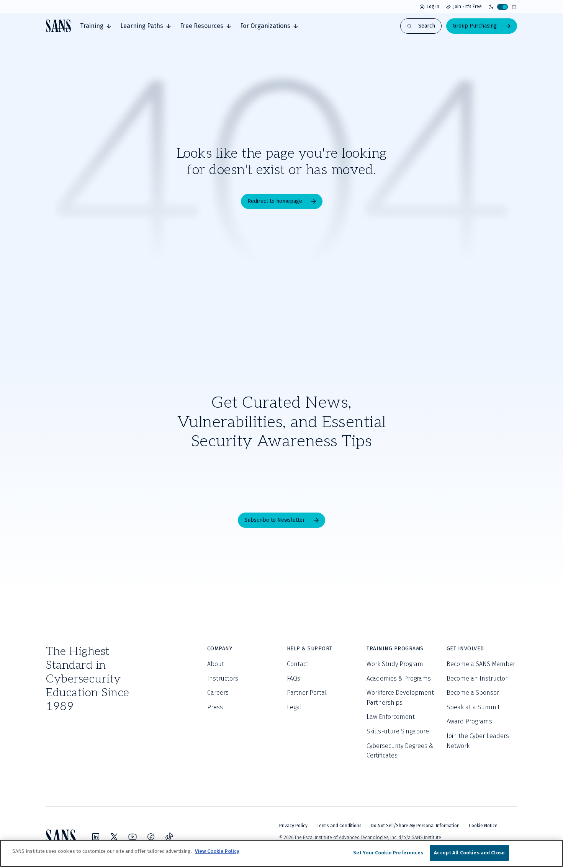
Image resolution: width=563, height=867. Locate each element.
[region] (281, 853)
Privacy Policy (293, 825)
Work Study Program (395, 664)
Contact (297, 664)
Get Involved (465, 648)
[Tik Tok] (169, 836)
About (215, 664)
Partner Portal (307, 692)
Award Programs (469, 721)
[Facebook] (150, 836)
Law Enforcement (391, 716)
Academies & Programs (399, 678)
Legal (294, 707)
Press (215, 707)
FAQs (293, 678)
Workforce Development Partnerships (400, 697)
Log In (433, 6)
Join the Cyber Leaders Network (478, 740)
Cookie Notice (483, 825)
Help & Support (309, 648)
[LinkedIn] (95, 836)
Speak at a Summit (473, 707)
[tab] (95, 26)
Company (219, 648)
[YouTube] (132, 836)
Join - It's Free (467, 6)
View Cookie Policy (217, 851)
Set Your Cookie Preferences (388, 853)
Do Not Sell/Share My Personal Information (415, 825)
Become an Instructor (477, 678)
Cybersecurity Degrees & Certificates (400, 750)
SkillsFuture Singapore (398, 731)
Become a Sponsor (473, 692)
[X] (114, 836)
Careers (218, 692)
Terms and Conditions (339, 825)
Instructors (222, 678)
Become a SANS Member (481, 664)
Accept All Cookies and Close (469, 853)
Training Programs (395, 648)
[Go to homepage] (58, 26)
